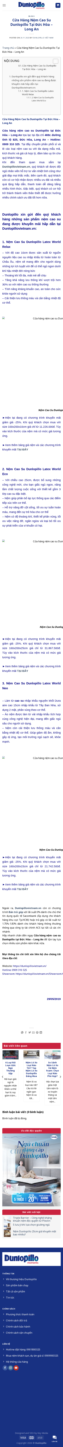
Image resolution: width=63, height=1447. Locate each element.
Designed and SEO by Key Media (31, 1433)
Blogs (31, 16)
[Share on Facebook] (26, 1032)
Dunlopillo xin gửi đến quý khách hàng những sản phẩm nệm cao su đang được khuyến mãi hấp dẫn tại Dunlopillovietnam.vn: (34, 82)
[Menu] (4, 5)
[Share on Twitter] (29, 1032)
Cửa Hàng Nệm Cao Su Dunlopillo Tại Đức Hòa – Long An (39, 67)
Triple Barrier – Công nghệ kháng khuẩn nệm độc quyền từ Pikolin (32, 1219)
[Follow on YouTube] (16, 1367)
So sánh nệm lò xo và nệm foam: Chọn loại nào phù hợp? (52, 1069)
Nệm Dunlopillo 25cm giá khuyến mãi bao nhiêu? (34, 1233)
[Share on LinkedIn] (41, 1032)
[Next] (60, 1077)
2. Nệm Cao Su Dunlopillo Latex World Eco (43, 99)
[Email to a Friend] (33, 1032)
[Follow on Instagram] (10, 1367)
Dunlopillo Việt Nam (43, 38)
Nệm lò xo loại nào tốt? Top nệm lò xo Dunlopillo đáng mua (31, 1069)
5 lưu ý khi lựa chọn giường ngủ (31, 1224)
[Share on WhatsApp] (22, 1032)
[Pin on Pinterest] (37, 1032)
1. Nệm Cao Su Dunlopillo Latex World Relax (38, 93)
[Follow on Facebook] (5, 1367)
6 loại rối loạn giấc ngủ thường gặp (10, 1068)
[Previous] (2, 1077)
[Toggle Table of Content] (54, 61)
